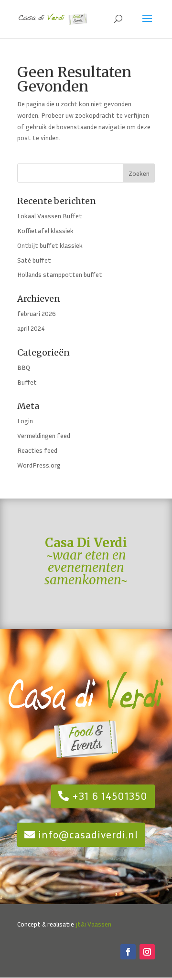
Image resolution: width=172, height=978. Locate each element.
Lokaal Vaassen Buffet (49, 216)
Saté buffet (34, 260)
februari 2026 (36, 313)
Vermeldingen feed (43, 435)
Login (25, 421)
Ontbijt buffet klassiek (50, 245)
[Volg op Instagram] (147, 951)
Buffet (27, 382)
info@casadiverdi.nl (88, 834)
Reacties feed (37, 450)
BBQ (23, 367)
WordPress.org (39, 465)
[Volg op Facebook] (128, 951)
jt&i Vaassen (93, 924)
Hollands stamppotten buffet (59, 274)
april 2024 (31, 328)
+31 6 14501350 (110, 796)
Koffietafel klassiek (45, 230)
